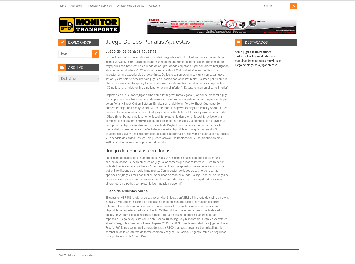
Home (62, 6)
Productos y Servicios (99, 6)
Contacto (154, 6)
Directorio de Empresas (130, 6)
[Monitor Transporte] (89, 33)
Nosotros (76, 6)
